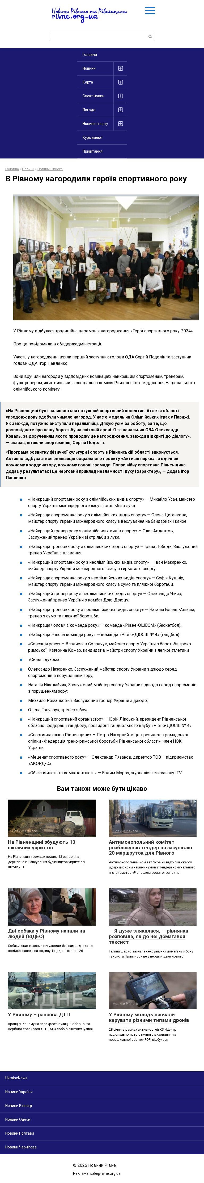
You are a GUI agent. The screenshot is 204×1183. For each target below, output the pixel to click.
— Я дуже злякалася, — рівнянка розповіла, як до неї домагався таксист (148, 936)
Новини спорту (95, 124)
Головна (90, 54)
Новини (89, 68)
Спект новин (93, 96)
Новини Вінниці (18, 1105)
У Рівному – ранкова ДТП (39, 1014)
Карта (88, 82)
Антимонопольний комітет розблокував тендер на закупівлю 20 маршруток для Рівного (150, 847)
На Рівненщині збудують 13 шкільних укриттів (41, 845)
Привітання (93, 151)
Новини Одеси (17, 1119)
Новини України (19, 1092)
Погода (89, 110)
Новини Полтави (19, 1133)
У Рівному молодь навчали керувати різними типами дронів (149, 1017)
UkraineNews (16, 1078)
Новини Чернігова (21, 1147)
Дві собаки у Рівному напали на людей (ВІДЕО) (46, 933)
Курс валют (93, 137)
